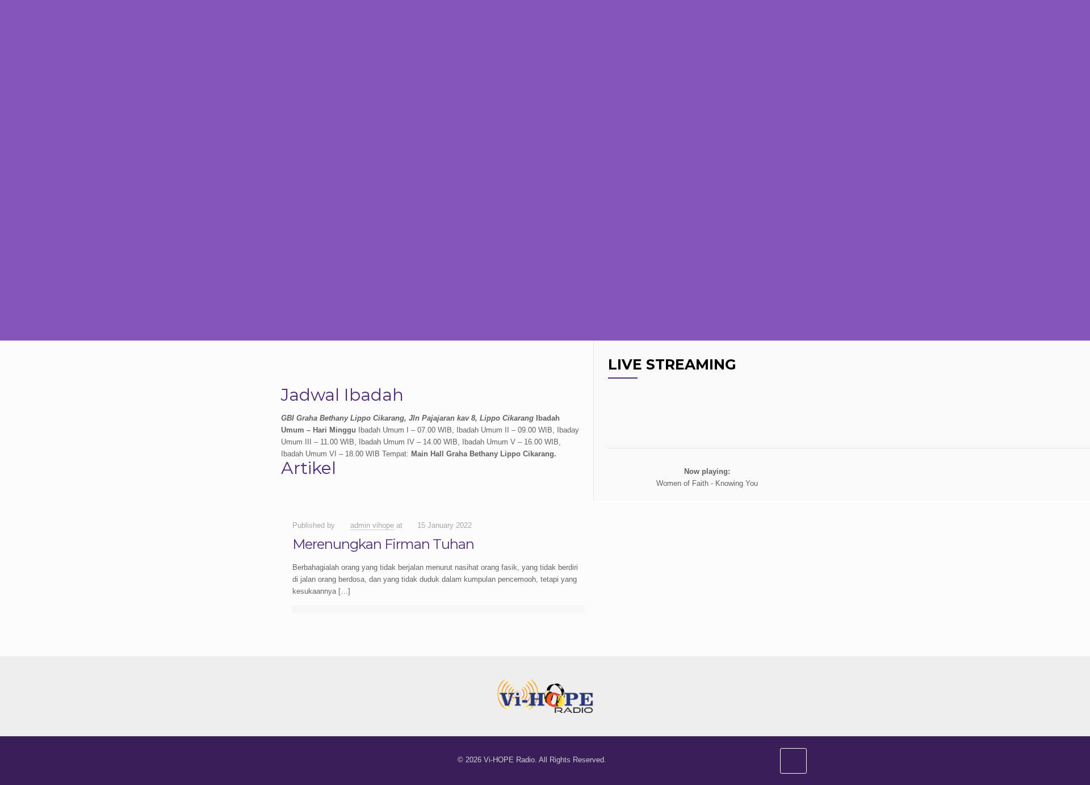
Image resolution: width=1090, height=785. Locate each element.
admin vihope (372, 525)
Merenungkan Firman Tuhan (383, 544)
